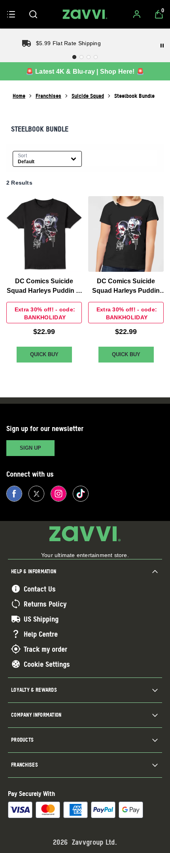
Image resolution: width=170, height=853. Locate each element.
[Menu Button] (11, 14)
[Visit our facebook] (14, 494)
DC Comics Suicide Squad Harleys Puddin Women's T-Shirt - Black (126, 287)
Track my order (45, 649)
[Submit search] (33, 14)
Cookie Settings (47, 664)
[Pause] (162, 45)
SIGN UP (30, 448)
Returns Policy (45, 603)
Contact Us (40, 588)
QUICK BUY (44, 354)
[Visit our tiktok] (81, 494)
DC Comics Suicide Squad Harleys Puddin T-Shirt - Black (44, 287)
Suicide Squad (88, 95)
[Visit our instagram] (58, 494)
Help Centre (41, 634)
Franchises (48, 95)
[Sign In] (137, 14)
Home (19, 95)
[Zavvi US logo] (85, 14)
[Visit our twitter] (36, 494)
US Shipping (41, 618)
